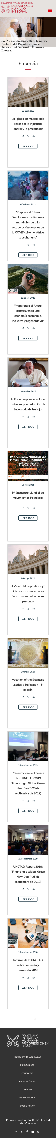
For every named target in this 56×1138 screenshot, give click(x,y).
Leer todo (28, 146)
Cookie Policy (27, 1106)
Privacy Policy (27, 1097)
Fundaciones (27, 1065)
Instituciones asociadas (27, 1057)
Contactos (27, 1073)
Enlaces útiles (27, 1081)
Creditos (27, 1089)
